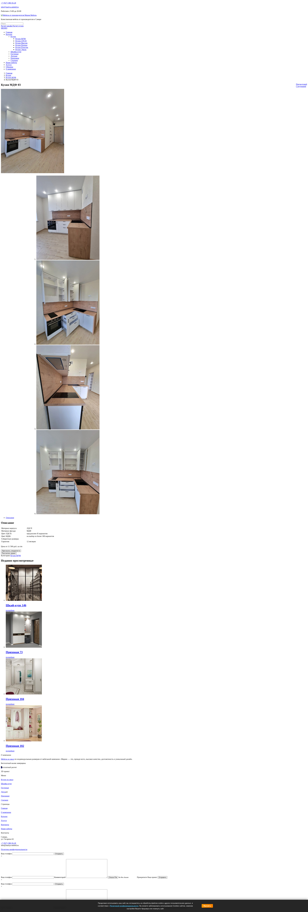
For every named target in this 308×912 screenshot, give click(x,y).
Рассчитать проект (9, 553)
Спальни (4, 800)
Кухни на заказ (7, 780)
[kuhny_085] (67, 429)
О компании (6, 812)
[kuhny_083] (67, 259)
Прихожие (5, 796)
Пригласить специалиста (11, 551)
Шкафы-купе (6, 784)
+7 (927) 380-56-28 (8, 3)
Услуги (4, 821)
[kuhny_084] (67, 344)
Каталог (4, 816)
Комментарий (60, 877)
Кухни (8, 75)
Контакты (5, 825)
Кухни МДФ (11, 77)
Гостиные (5, 788)
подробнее (10, 610)
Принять (207, 906)
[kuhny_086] (67, 514)
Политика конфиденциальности (14, 849)
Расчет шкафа (7, 26)
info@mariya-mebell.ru (10, 7)
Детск (3, 792)
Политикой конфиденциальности (124, 906)
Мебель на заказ (7, 759)
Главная (9, 73)
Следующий (301, 86)
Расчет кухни (18, 26)
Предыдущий (301, 84)
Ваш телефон (6, 854)
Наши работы (6, 829)
